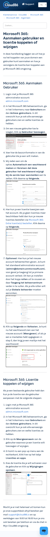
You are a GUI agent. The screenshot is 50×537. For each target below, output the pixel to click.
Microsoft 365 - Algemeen (18, 18)
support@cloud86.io (19, 514)
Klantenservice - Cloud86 (15, 15)
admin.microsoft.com (17, 101)
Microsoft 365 (36, 15)
